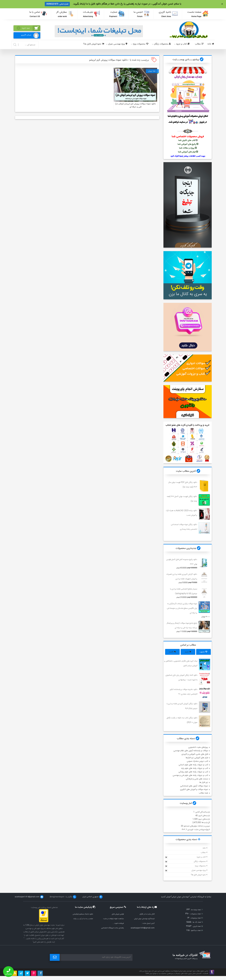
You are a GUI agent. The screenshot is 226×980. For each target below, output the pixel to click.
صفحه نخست (194, 14)
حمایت (113, 14)
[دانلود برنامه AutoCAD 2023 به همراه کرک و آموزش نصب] (204, 514)
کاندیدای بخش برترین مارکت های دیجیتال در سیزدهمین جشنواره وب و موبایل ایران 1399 (173, 973)
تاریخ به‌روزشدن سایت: (201, 829)
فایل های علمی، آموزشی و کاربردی (194, 754)
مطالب (198, 44)
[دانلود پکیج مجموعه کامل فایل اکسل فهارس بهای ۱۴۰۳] (204, 563)
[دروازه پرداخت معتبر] (43, 921)
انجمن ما (138, 14)
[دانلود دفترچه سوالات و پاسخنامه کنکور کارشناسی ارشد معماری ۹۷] (204, 693)
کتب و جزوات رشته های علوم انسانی (193, 764)
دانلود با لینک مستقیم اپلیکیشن (83, 914)
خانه (209, 44)
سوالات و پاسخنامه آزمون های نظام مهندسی (190, 750)
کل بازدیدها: (205, 822)
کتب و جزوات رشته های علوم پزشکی (193, 772)
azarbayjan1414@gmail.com (143, 928)
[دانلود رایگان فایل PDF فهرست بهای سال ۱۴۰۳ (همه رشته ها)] (204, 486)
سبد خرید (24, 28)
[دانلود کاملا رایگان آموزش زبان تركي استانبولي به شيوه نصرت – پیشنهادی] (204, 679)
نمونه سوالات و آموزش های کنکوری (194, 789)
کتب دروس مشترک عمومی (197, 761)
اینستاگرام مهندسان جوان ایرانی (144, 918)
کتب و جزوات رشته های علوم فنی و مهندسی (190, 775)
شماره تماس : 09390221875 (57, 4)
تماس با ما (34, 14)
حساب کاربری (26, 35)
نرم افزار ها (203, 782)
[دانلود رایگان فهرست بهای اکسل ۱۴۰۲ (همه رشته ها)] (204, 500)
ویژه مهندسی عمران (116, 44)
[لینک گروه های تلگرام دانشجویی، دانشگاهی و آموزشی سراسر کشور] (204, 664)
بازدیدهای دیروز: (203, 819)
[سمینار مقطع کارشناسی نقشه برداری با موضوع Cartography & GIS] (204, 592)
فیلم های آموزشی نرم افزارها (197, 757)
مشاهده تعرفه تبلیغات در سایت (113, 918)
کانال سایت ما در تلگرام (147, 914)
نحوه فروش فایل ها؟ (92, 44)
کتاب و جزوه (181, 44)
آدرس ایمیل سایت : (148, 923)
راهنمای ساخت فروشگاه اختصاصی (112, 928)
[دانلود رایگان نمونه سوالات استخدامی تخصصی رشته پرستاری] (204, 528)
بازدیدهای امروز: (204, 815)
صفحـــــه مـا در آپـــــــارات (83, 918)
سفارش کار (61, 14)
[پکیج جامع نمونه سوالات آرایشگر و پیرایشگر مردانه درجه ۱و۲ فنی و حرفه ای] (204, 626)
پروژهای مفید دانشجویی (198, 747)
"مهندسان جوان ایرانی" (180, 897)
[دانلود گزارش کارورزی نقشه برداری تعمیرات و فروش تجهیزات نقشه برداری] (204, 577)
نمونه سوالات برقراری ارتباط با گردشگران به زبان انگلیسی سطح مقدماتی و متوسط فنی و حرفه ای (182, 608)
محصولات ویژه (139, 44)
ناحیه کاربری (165, 14)
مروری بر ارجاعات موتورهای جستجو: (196, 826)
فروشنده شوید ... (118, 923)
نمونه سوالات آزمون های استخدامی (194, 786)
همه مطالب (203, 793)
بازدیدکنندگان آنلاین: (202, 812)
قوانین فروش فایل (118, 914)
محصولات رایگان (161, 44)
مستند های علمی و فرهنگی (197, 779)
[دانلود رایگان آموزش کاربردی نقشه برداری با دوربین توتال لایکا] (204, 707)
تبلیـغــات (88, 14)
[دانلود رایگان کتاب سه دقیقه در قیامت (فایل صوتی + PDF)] (204, 721)
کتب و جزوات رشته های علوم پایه (194, 768)
